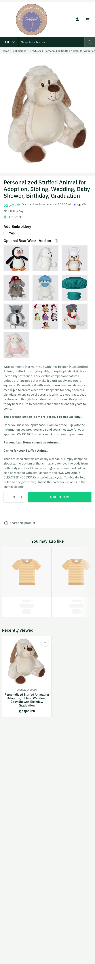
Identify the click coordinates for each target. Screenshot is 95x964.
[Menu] (6, 19)
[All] (9, 42)
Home (5, 50)
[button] (89, 42)
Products (35, 50)
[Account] (77, 19)
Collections (19, 50)
